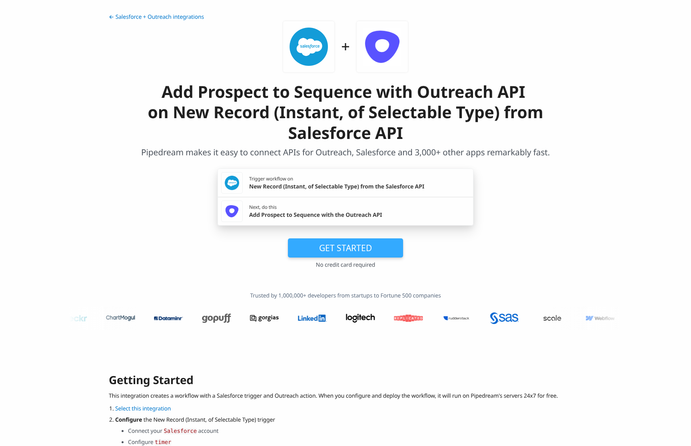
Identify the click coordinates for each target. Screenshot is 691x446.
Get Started (345, 248)
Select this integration (143, 408)
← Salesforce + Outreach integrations (156, 17)
